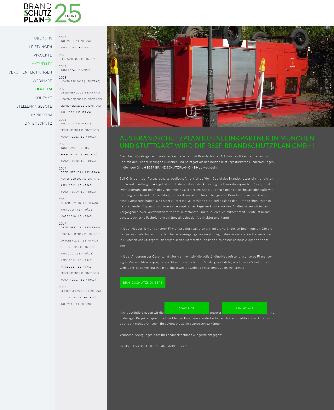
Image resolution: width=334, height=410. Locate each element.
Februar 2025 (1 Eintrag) (79, 58)
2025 (62, 55)
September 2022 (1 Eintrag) (81, 105)
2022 (62, 88)
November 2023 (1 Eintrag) (80, 81)
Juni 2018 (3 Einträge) (77, 209)
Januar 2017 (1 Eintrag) (78, 279)
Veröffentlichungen (30, 72)
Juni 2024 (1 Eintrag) (76, 70)
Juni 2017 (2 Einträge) (77, 253)
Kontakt (43, 98)
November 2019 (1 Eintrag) (80, 178)
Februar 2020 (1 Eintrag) (79, 154)
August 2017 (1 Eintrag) (78, 247)
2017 (62, 223)
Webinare (42, 81)
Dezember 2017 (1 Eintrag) (80, 227)
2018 (62, 199)
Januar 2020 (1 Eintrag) (78, 160)
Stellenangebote (34, 106)
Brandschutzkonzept (142, 282)
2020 (62, 144)
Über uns (43, 38)
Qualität (187, 308)
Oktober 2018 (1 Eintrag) (79, 203)
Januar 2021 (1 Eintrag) (78, 136)
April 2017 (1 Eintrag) (77, 260)
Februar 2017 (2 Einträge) (80, 273)
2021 (62, 119)
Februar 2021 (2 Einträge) (80, 130)
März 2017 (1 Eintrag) (77, 266)
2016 (62, 287)
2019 (62, 168)
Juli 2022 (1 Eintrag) (76, 112)
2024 (62, 66)
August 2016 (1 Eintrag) (78, 297)
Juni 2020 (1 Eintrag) (76, 147)
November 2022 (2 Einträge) (81, 99)
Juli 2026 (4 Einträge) (77, 40)
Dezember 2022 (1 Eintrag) (80, 92)
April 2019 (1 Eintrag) (77, 185)
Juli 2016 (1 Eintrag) (76, 304)
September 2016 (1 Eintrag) (81, 290)
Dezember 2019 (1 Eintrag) (80, 172)
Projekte (43, 55)
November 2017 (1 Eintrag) (80, 234)
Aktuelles (42, 64)
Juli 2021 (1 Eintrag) (76, 123)
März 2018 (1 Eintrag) (77, 216)
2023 (62, 77)
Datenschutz (38, 123)
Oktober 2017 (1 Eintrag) (79, 240)
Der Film (43, 89)
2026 (62, 37)
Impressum (41, 115)
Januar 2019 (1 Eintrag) (78, 191)
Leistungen (40, 47)
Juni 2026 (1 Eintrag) (76, 47)
